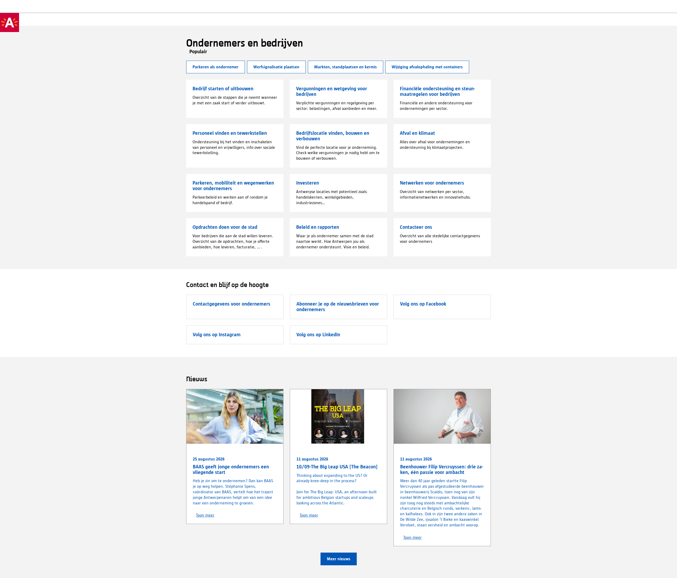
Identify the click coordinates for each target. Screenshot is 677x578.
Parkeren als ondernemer (216, 67)
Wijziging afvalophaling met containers (427, 67)
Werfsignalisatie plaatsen (276, 67)
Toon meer (205, 515)
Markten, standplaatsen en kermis (345, 67)
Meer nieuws (338, 559)
